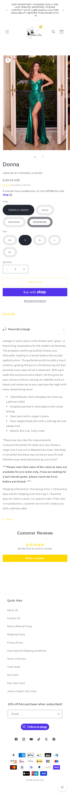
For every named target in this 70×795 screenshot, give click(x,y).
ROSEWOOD (40, 222)
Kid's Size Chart (16, 683)
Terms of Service (16, 658)
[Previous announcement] (7, 10)
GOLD (48, 211)
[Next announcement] (63, 10)
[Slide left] (27, 157)
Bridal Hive (38, 780)
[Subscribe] (58, 714)
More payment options (35, 300)
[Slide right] (43, 157)
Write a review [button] (34, 558)
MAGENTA (17, 223)
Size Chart (13, 674)
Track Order (14, 666)
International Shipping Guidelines (27, 650)
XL (12, 253)
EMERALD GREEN (18, 210)
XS (12, 241)
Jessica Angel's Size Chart (22, 691)
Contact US (13, 618)
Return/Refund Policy (19, 626)
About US (12, 610)
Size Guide (9, 313)
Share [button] (9, 519)
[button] (7, 32)
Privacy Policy (15, 642)
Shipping (6, 185)
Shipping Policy (16, 634)
